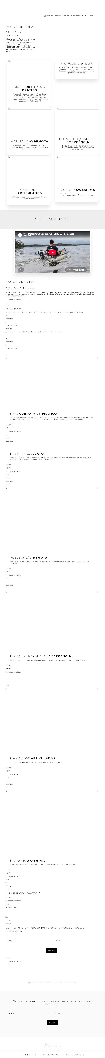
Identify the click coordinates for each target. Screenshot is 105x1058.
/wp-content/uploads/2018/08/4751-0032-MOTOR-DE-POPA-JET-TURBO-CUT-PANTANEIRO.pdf (44, 312)
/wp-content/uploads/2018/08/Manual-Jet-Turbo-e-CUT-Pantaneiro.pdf (34, 332)
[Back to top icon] (96, 1055)
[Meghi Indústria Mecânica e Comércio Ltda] (12, 4)
